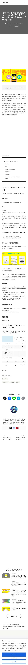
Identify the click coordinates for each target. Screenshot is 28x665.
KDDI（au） (6, 382)
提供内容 (7, 163)
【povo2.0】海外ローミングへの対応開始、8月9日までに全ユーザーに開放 (18, 584)
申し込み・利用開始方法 (10, 169)
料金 (6, 166)
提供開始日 (7, 174)
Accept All (14, 654)
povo (13, 382)
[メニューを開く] (24, 2)
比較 (18, 382)
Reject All (14, 661)
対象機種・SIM (8, 171)
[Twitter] (10, 428)
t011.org (5, 2)
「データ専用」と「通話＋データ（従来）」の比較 (13, 177)
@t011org (16, 26)
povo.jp (5, 370)
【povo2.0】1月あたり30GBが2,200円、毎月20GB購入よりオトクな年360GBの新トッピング (18, 577)
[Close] (26, 640)
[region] (14, 652)
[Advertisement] (14, 50)
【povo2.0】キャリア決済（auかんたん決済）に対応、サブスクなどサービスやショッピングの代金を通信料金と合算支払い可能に (18, 593)
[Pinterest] (17, 428)
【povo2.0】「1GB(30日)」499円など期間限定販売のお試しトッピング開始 (18, 602)
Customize (14, 658)
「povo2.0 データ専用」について (10, 161)
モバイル (5, 378)
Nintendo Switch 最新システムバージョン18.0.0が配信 (20, 439)
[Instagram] (14, 428)
